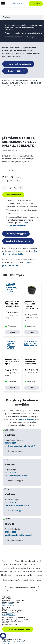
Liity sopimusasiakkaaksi (19, 629)
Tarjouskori (37, 3)
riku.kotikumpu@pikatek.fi (17, 505)
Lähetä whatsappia (15, 451)
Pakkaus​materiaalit (24, 80)
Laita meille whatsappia (19, 64)
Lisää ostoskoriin (13, 195)
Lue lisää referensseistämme (22, 587)
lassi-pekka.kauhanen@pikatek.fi (20, 446)
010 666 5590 (7, 604)
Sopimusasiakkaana (26, 419)
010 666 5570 (7, 614)
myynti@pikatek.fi (9, 605)
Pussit (35, 80)
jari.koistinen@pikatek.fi (16, 475)
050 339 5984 (10, 472)
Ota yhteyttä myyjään (16, 233)
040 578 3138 (10, 443)
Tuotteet (12, 80)
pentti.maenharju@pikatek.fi (18, 535)
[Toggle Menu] (3, 3)
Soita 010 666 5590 (16, 71)
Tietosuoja (20, 641)
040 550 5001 (10, 502)
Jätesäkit (5, 83)
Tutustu (12, 332)
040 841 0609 (10, 532)
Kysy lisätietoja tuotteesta (18, 241)
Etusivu (4, 80)
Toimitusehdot (8, 641)
